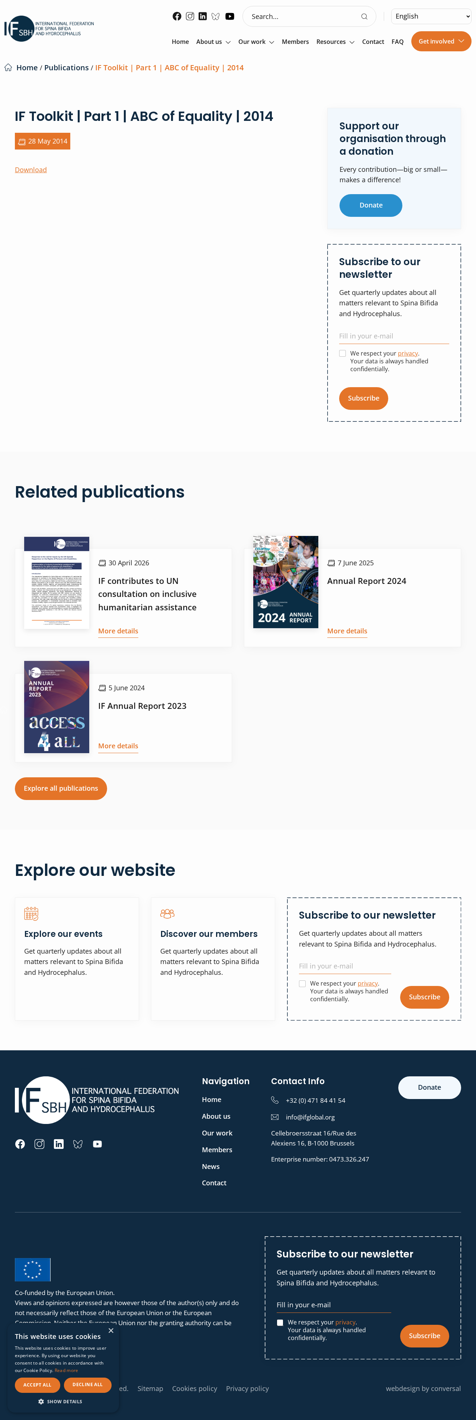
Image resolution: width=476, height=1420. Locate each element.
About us (209, 42)
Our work (252, 42)
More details (118, 630)
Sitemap (150, 1388)
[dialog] (63, 1368)
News (211, 1166)
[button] (63, 1401)
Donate (371, 204)
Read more (66, 1370)
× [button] (110, 1331)
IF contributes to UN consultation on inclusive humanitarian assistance (147, 593)
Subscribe (363, 397)
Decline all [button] (88, 1384)
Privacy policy (247, 1388)
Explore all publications (61, 788)
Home (180, 42)
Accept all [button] (37, 1385)
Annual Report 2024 (366, 580)
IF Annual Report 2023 (142, 705)
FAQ (398, 42)
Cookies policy (194, 1388)
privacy (408, 353)
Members (295, 42)
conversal (446, 1388)
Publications (66, 67)
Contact (373, 42)
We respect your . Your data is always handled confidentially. (389, 361)
